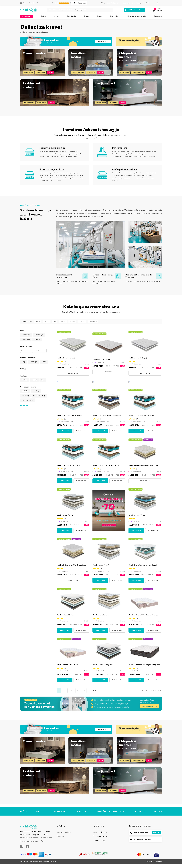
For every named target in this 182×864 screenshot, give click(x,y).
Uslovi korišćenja (100, 832)
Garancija (60, 836)
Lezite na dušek (64, 431)
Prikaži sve (24, 405)
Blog (102, 3)
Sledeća (93, 690)
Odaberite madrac (103, 41)
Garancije (126, 3)
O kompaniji (136, 3)
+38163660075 (146, 832)
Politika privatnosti (100, 836)
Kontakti (146, 3)
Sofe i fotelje (71, 16)
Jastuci (86, 16)
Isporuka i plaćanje (113, 3)
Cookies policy (99, 840)
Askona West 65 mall (142, 839)
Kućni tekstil (114, 16)
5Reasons (159, 861)
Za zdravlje (158, 16)
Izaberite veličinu (73, 373)
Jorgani (99, 16)
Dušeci (43, 16)
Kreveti (56, 16)
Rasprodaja (27, 16)
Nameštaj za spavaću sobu (136, 16)
